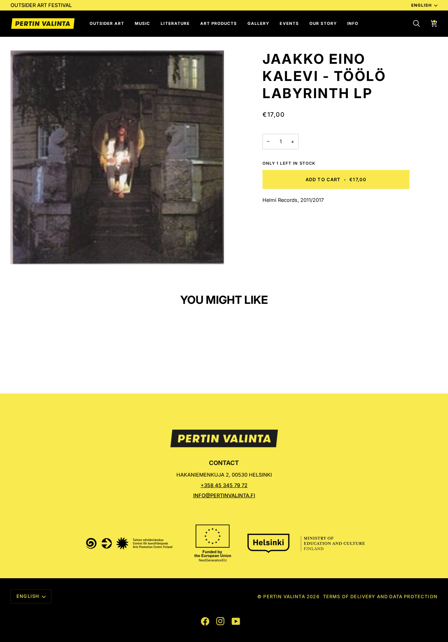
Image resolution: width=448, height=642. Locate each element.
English (421, 5)
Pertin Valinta (284, 596)
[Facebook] (205, 621)
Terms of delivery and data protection (380, 596)
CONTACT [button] (224, 462)
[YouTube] (236, 621)
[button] (107, 24)
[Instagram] (220, 621)
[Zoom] (117, 157)
